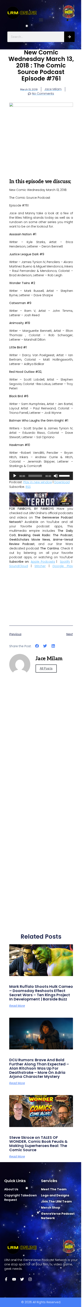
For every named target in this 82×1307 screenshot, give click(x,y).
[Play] (15, 476)
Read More (17, 1005)
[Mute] (56, 476)
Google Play (62, 566)
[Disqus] (41, 761)
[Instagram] (30, 1279)
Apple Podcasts (43, 562)
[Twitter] (22, 1279)
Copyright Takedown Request (20, 1197)
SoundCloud (18, 566)
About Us (11, 1189)
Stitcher (40, 566)
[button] (41, 19)
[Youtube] (14, 1279)
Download (62, 482)
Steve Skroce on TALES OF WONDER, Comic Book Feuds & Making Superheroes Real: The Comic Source (38, 1143)
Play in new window (37, 482)
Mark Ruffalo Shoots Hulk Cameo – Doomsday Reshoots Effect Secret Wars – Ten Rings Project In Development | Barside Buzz (41, 992)
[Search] (69, 37)
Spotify (65, 562)
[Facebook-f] (6, 1279)
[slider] (65, 475)
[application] (41, 476)
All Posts (46, 668)
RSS (28, 487)
